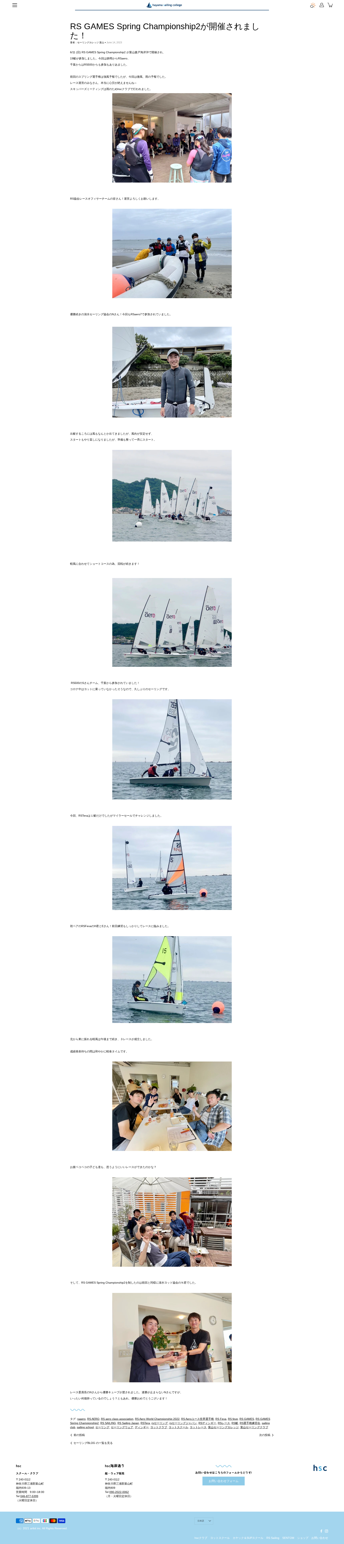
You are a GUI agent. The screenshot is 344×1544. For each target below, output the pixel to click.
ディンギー (142, 1427)
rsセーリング (159, 1423)
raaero (81, 1418)
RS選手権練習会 (250, 1423)
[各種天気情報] (313, 5)
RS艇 (235, 1423)
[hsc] (164, 5)
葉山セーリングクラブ (254, 1427)
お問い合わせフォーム (223, 1481)
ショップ (302, 1537)
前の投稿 (79, 1435)
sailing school (85, 1427)
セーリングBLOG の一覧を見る (93, 1442)
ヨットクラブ (158, 1427)
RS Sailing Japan (128, 1423)
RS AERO (93, 1418)
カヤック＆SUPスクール (248, 1537)
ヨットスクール (178, 1427)
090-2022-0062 (119, 1492)
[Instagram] (326, 1531)
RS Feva (220, 1418)
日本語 (200, 1521)
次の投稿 (264, 1435)
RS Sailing (272, 1537)
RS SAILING (108, 1423)
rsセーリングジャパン (183, 1423)
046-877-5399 (29, 1496)
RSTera (145, 1423)
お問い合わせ (319, 1537)
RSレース (224, 1423)
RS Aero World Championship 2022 (157, 1418)
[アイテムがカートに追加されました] (330, 5)
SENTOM (288, 1537)
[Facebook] (321, 1531)
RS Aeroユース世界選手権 (197, 1418)
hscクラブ (200, 1537)
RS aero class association (117, 1418)
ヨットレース (198, 1427)
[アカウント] (322, 5)
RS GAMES (246, 1418)
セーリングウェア (122, 1427)
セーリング (102, 1427)
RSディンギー (207, 1423)
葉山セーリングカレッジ (223, 1427)
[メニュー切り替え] (14, 5)
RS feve (233, 1418)
